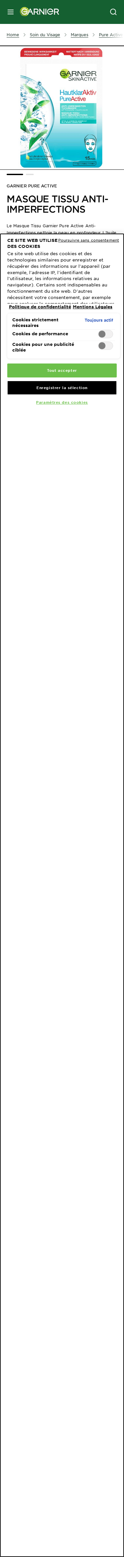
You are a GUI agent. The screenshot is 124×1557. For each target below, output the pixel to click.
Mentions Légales (92, 306)
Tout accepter (62, 370)
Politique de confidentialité (40, 306)
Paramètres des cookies (62, 402)
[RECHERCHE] (113, 12)
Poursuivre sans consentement (88, 240)
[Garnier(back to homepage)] (37, 12)
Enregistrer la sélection (62, 387)
